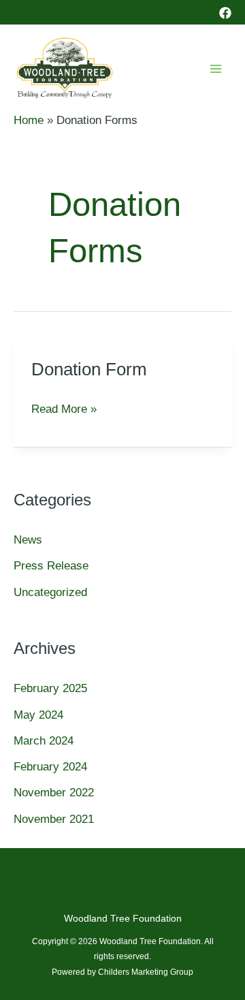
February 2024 (50, 766)
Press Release (51, 565)
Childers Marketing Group (145, 972)
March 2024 (44, 740)
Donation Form (89, 369)
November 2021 (54, 819)
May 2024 (38, 714)
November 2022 (54, 792)
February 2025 (50, 688)
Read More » (64, 411)
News (28, 539)
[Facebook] (225, 13)
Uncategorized (50, 592)
